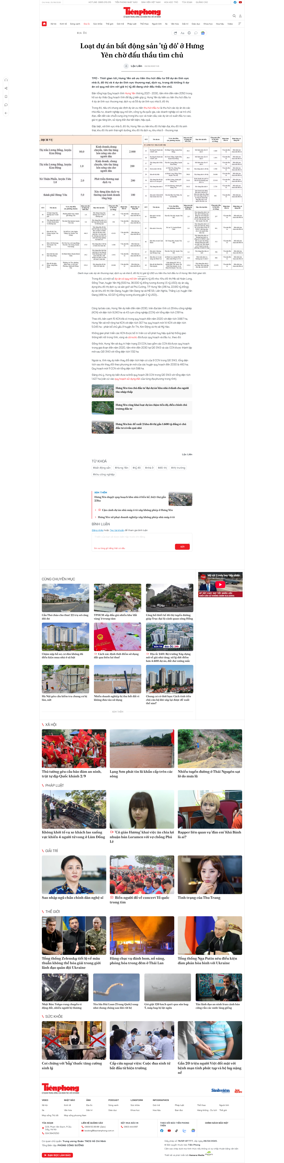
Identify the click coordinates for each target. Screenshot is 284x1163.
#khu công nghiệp (104, 474)
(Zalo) (103, 1126)
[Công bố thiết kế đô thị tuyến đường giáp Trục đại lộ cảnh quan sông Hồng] (169, 598)
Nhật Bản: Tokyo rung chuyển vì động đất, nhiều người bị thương (62, 1005)
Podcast (113, 1100)
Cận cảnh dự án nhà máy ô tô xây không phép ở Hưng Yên (137, 510)
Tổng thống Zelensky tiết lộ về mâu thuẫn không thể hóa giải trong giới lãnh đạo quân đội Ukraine (71, 963)
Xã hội (53, 23)
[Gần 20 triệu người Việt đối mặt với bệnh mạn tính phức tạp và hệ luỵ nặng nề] (210, 1040)
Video (230, 23)
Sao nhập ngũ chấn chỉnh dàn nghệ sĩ (72, 897)
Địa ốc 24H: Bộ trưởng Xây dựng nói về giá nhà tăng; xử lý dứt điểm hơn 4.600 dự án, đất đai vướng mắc (168, 657)
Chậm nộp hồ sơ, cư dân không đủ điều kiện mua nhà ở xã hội (62, 655)
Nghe (6, 80)
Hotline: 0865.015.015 (100, 2)
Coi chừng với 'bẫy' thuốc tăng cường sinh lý (72, 1065)
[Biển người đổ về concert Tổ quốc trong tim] (142, 874)
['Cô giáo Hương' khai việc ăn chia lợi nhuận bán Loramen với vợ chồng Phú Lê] (142, 809)
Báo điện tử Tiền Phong (142, 12)
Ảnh (88, 1100)
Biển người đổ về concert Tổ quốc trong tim (139, 899)
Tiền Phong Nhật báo (126, 2)
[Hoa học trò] (238, 1091)
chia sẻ (176, 33)
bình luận (196, 33)
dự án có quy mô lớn (126, 278)
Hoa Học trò (171, 2)
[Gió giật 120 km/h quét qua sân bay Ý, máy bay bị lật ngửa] (167, 987)
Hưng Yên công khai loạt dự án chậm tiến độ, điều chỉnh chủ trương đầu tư (151, 406)
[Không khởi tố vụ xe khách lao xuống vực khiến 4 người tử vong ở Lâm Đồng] (74, 809)
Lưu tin (6, 97)
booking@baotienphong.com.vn (99, 1130)
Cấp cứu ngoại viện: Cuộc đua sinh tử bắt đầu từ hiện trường (140, 1065)
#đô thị (162, 467)
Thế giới (109, 23)
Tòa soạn (187, 2)
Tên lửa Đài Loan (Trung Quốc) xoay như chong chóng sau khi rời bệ (115, 1005)
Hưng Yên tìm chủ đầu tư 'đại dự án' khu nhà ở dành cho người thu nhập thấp (152, 389)
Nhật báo (69, 1100)
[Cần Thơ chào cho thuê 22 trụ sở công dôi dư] (65, 598)
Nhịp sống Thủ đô (50, 1115)
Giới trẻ (120, 23)
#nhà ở (149, 467)
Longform (137, 1100)
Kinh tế (63, 23)
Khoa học (208, 23)
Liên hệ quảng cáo (92, 1123)
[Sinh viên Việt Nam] (221, 1091)
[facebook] (235, 2)
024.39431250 (52, 1133)
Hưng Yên (130, 93)
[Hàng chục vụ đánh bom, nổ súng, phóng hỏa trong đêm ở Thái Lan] (142, 935)
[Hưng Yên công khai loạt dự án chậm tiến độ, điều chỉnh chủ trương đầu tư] (103, 407)
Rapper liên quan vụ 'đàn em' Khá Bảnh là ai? (209, 834)
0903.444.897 (131, 1126)
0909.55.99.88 (92, 1126)
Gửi (182, 546)
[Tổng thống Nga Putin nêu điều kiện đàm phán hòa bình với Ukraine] (210, 935)
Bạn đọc (179, 1110)
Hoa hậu (220, 23)
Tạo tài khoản (117, 530)
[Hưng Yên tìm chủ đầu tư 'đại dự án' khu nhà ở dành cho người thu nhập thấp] (103, 391)
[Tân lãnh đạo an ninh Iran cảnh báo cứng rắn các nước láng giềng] (219, 987)
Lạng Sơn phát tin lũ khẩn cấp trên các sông (141, 773)
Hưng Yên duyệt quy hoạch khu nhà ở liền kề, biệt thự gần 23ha (130, 498)
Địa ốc (87, 23)
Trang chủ (44, 23)
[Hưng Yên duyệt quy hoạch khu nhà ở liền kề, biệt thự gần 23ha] (180, 499)
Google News (203, 33)
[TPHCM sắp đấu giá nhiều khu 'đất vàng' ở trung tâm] (117, 598)
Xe (166, 23)
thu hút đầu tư (152, 107)
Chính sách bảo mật (216, 1123)
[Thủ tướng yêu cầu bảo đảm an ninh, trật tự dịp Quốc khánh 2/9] (74, 748)
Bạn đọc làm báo (59, 1155)
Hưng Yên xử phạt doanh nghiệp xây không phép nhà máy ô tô (136, 517)
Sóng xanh (75, 23)
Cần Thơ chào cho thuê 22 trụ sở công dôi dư (65, 616)
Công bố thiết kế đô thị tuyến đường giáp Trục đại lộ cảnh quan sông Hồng (169, 616)
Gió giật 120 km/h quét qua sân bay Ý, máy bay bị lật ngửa (166, 1005)
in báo (189, 33)
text (182, 33)
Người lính (157, 23)
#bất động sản (101, 467)
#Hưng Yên (121, 467)
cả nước (132, 337)
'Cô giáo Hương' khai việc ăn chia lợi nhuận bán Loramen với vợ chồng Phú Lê (142, 837)
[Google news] (195, 1130)
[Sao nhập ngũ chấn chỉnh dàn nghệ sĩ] (74, 874)
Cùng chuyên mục (58, 579)
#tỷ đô (137, 467)
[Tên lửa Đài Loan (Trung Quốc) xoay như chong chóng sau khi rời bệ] (116, 987)
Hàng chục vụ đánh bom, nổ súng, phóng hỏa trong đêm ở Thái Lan (137, 960)
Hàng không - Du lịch (207, 1110)
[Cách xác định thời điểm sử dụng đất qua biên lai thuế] (117, 637)
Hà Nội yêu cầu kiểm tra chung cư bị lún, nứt (64, 698)
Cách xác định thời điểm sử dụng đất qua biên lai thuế (116, 655)
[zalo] (186, 1130)
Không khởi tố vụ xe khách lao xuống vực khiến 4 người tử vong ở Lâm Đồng (73, 834)
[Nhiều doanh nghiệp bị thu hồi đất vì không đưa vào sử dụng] (117, 679)
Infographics (161, 1100)
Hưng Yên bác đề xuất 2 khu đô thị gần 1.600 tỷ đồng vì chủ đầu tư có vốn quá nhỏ (151, 425)
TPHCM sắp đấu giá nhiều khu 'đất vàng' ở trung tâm (115, 616)
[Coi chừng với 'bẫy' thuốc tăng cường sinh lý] (74, 1040)
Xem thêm (239, 23)
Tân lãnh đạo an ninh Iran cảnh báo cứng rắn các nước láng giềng (218, 1005)
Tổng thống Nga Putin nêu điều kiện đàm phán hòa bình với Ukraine (207, 960)
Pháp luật (132, 23)
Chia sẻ (6, 88)
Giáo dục (196, 23)
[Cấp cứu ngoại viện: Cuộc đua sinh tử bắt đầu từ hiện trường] (142, 1040)
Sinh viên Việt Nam (150, 2)
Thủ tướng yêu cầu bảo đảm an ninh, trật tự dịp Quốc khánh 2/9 (71, 773)
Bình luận (6, 105)
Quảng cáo (202, 2)
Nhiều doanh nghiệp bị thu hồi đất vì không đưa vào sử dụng (116, 698)
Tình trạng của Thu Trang (199, 897)
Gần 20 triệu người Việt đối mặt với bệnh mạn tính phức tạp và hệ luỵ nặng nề (209, 1068)
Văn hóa (175, 23)
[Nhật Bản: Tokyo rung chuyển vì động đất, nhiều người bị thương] (65, 987)
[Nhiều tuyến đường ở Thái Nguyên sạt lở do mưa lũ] (210, 748)
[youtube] (240, 2)
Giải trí (185, 23)
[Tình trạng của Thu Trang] (210, 874)
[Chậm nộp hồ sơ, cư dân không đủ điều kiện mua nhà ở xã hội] (65, 637)
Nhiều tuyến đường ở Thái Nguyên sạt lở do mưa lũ (209, 773)
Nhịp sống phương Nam (75, 1115)
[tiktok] (178, 1131)
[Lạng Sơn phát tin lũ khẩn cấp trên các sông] (142, 748)
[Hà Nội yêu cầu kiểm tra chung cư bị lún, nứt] (65, 679)
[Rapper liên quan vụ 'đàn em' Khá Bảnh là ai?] (210, 809)
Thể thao (144, 23)
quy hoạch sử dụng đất (127, 378)
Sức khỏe (97, 23)
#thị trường (178, 467)
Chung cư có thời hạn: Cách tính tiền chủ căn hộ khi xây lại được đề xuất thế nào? (168, 700)
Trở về (6, 113)
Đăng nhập (97, 530)
